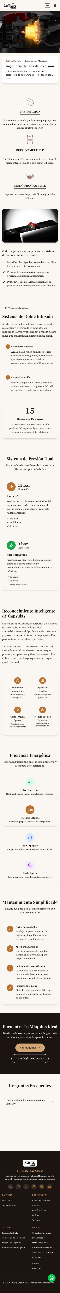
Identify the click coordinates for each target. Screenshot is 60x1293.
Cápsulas (36, 1257)
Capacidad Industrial (42, 1200)
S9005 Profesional (40, 1242)
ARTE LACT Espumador (43, 1252)
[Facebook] (42, 1186)
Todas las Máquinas (41, 1233)
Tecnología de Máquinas (13, 1237)
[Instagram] (34, 1186)
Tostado (36, 1220)
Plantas (35, 1205)
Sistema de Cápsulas (11, 1242)
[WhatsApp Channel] (26, 1186)
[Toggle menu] (55, 5)
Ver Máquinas (28, 1047)
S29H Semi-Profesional (42, 1247)
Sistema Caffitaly (13, 61)
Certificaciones (39, 1210)
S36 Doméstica (38, 1237)
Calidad (36, 1215)
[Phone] (10, 1186)
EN (47, 5)
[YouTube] (49, 1186)
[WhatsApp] (18, 1186)
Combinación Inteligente (13, 1247)
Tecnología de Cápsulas (30, 1058)
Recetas (35, 1263)
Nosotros (6, 1200)
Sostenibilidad (9, 1205)
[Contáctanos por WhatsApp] (52, 1278)
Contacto (36, 1268)
